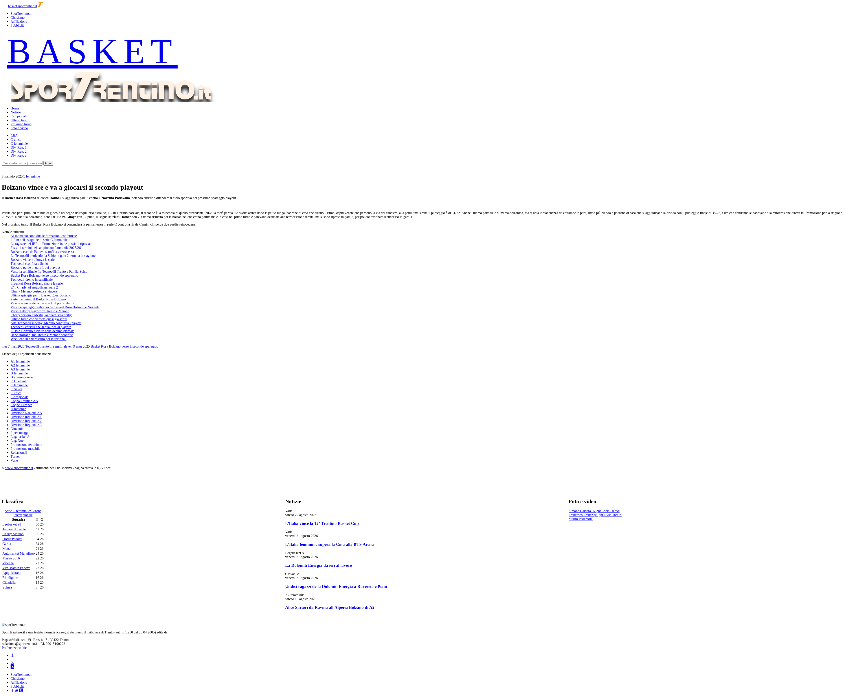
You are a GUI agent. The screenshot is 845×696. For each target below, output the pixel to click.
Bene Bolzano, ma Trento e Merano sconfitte (42, 335)
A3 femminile (20, 369)
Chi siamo (18, 17)
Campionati (19, 116)
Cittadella (9, 582)
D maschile (18, 409)
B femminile (19, 373)
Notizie (16, 112)
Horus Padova (12, 539)
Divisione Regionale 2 (26, 421)
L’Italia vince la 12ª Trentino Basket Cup (322, 523)
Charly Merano (13, 534)
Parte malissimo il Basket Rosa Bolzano (38, 299)
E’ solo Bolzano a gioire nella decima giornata (42, 331)
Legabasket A (20, 437)
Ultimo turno (19, 120)
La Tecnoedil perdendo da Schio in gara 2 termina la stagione (53, 255)
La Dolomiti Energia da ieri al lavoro (318, 565)
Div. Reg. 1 (19, 147)
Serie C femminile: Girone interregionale (23, 513)
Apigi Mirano (11, 573)
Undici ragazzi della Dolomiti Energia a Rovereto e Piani (336, 586)
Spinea (7, 587)
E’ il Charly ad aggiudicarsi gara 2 (34, 287)
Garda (6, 544)
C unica (16, 139)
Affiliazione (19, 21)
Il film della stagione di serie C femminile (39, 240)
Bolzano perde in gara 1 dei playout (35, 267)
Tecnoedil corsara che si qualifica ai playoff (41, 327)
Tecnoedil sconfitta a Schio (29, 263)
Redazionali (19, 452)
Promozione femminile (26, 444)
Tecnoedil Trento (14, 529)
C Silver (16, 389)
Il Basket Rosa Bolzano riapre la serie (37, 283)
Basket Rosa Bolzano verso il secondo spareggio (44, 275)
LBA (14, 135)
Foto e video (19, 128)
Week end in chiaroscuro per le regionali (38, 339)
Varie (14, 460)
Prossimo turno (21, 124)
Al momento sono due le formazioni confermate (44, 236)
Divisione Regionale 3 (26, 425)
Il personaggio (20, 433)
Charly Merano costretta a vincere (34, 291)
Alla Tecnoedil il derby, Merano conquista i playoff (46, 323)
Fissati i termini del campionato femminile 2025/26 (46, 248)
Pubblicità (17, 25)
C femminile (19, 143)
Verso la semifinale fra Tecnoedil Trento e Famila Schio (49, 271)
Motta (6, 548)
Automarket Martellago (18, 553)
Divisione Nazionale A (26, 413)
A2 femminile (20, 365)
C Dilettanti (19, 381)
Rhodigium (10, 577)
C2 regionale (19, 397)
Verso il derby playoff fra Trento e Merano (40, 311)
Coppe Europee (21, 405)
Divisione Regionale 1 (26, 417)
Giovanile (17, 429)
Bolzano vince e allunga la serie (33, 259)
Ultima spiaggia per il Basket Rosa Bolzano (41, 295)
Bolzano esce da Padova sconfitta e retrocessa (42, 252)
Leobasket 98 (11, 524)
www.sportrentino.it (19, 468)
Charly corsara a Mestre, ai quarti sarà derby (41, 315)
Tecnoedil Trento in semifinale (32, 279)
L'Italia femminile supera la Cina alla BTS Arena (329, 544)
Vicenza (8, 563)
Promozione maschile (25, 448)
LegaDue (17, 440)
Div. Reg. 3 (19, 155)
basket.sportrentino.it (22, 6)
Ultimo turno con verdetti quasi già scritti (39, 319)
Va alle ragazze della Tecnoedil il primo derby (42, 303)
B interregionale (22, 377)
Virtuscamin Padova (16, 568)
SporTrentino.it (21, 13)
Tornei (15, 456)
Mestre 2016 (11, 558)
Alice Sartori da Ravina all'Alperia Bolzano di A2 (330, 607)
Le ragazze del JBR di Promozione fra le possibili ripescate (51, 244)
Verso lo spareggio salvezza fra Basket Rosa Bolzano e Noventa (55, 307)
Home (15, 108)
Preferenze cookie (14, 648)
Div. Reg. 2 (19, 151)
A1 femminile (20, 361)
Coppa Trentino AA (24, 401)
